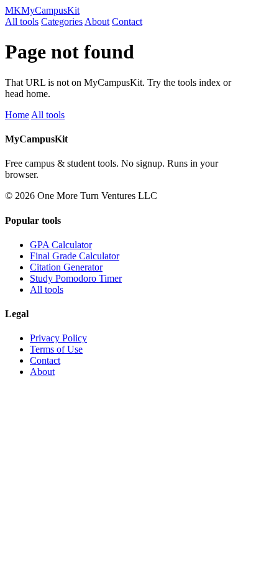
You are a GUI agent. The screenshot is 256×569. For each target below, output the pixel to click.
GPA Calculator (61, 244)
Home (17, 114)
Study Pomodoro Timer (76, 278)
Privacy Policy (58, 338)
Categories (62, 21)
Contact (127, 21)
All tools (22, 21)
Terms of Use (56, 349)
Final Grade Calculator (74, 256)
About (97, 21)
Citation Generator (66, 267)
